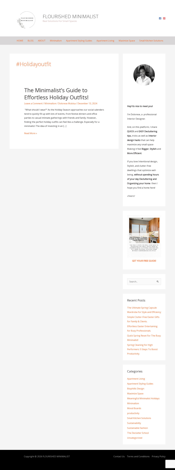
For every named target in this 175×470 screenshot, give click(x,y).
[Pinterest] (164, 18)
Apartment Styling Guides (79, 40)
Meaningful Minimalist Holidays (143, 398)
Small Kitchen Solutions (151, 40)
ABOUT (42, 40)
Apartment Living (105, 40)
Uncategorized (134, 437)
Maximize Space (127, 40)
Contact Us (119, 456)
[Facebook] (160, 18)
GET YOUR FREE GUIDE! (144, 260)
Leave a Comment (33, 103)
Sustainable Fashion (137, 427)
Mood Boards (134, 408)
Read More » (30, 133)
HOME (20, 40)
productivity (133, 413)
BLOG (30, 40)
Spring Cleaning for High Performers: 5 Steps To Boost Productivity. (142, 349)
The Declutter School (138, 432)
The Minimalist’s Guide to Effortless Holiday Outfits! (56, 93)
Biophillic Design (135, 388)
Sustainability (134, 423)
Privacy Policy (158, 456)
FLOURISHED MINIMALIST (71, 16)
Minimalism (56, 40)
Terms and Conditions (138, 456)
